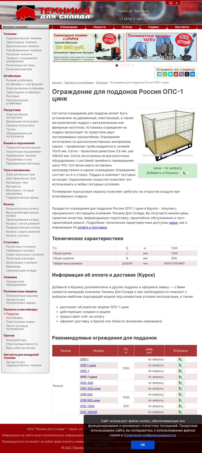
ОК (143, 444)
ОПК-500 (86, 394)
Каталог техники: (15, 26)
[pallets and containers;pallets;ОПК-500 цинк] (181, 400)
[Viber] (181, 74)
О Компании (68, 27)
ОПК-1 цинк (88, 365)
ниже (173, 223)
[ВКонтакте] (192, 74)
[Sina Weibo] (176, 74)
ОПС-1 (84, 371)
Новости (100, 27)
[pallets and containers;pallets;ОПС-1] (181, 371)
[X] (187, 74)
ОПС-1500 (87, 406)
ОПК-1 (84, 359)
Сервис (153, 27)
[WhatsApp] (165, 74)
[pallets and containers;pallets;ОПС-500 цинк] (181, 389)
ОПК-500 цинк (90, 400)
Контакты (182, 27)
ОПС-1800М (88, 412)
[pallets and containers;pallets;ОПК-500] (181, 394)
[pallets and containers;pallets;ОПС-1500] (181, 406)
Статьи (127, 27)
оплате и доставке (92, 227)
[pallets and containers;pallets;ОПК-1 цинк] (181, 365)
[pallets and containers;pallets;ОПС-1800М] (181, 412)
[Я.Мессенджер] (170, 74)
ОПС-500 (86, 382)
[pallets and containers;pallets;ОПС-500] (181, 383)
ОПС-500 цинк (90, 388)
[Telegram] (159, 74)
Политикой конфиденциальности (150, 435)
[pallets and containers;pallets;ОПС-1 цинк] (185, 173)
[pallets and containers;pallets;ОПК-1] (181, 359)
